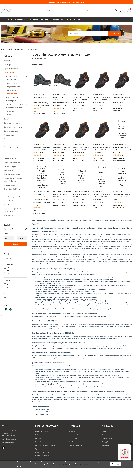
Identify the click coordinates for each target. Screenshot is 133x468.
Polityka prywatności (75, 445)
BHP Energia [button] (107, 426)
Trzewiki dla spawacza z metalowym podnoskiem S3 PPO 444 (81, 194)
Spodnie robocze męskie (44, 449)
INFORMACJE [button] (74, 426)
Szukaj (15, 244)
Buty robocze (39, 438)
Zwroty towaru (73, 438)
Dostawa (71, 431)
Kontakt (104, 435)
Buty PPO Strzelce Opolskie (45, 445)
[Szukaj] (26, 229)
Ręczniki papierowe (42, 456)
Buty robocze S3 (41, 442)
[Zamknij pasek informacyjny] (131, 2)
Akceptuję (115, 464)
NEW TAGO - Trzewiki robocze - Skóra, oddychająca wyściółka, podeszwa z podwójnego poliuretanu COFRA (61, 100)
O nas (104, 431)
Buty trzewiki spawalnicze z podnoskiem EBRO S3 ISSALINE (62, 194)
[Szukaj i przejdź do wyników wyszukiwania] (88, 10)
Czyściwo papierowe (42, 452)
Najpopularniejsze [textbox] (37, 64)
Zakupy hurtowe (107, 442)
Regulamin (72, 442)
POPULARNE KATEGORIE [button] (46, 426)
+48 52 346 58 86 (8, 442)
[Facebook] (3, 447)
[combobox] (42, 64)
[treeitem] (15, 61)
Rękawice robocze (41, 431)
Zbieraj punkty (107, 438)
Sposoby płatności (74, 435)
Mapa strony (106, 445)
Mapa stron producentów (110, 449)
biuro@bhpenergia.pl (9, 439)
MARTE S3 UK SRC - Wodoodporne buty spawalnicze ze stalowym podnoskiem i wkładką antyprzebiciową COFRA (41, 100)
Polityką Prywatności (51, 461)
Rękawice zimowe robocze (44, 435)
